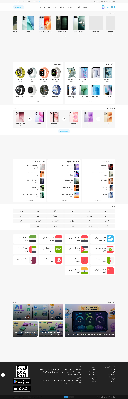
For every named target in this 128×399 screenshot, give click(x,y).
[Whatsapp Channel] (97, 2)
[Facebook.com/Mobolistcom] (114, 2)
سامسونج (78, 369)
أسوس (72, 372)
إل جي (70, 374)
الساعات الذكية (92, 374)
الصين (67, 383)
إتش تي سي (56, 372)
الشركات (70, 7)
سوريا (65, 380)
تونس (75, 383)
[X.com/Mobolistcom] (109, 2)
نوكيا (68, 372)
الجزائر (42, 380)
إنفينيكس (50, 372)
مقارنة (54, 7)
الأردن (57, 380)
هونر (62, 369)
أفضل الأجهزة (47, 7)
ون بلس (50, 369)
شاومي (70, 369)
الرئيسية (85, 7)
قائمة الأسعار (62, 7)
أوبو (45, 369)
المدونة (92, 1)
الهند (64, 383)
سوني (79, 372)
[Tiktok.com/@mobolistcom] (107, 2)
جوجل (54, 369)
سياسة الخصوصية (17, 397)
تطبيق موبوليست (111, 376)
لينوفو (74, 374)
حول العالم (78, 380)
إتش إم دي (63, 372)
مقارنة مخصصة (64, 131)
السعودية (52, 380)
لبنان (61, 380)
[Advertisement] (64, 50)
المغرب (79, 383)
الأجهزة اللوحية (92, 372)
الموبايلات (94, 369)
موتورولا (41, 369)
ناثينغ (43, 372)
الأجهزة (113, 372)
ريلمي (58, 369)
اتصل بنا (113, 381)
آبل (74, 369)
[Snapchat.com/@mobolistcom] (100, 2)
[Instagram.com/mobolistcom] (112, 2)
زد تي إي (79, 374)
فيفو (76, 372)
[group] (106, 25)
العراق (68, 380)
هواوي (66, 369)
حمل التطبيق (18, 7)
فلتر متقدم (93, 381)
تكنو (46, 372)
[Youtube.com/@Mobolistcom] (104, 2)
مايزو (66, 374)
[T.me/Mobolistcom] (102, 2)
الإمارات (47, 380)
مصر (73, 380)
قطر (72, 383)
